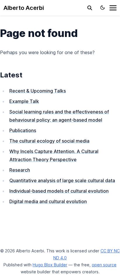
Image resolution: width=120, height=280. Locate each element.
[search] (90, 8)
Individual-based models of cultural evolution (59, 191)
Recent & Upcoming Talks (37, 91)
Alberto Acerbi (23, 7)
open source (104, 264)
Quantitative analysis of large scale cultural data (62, 180)
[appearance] (102, 7)
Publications (22, 130)
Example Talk (24, 101)
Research (19, 170)
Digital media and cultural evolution (48, 201)
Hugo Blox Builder (50, 264)
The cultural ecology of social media (49, 141)
